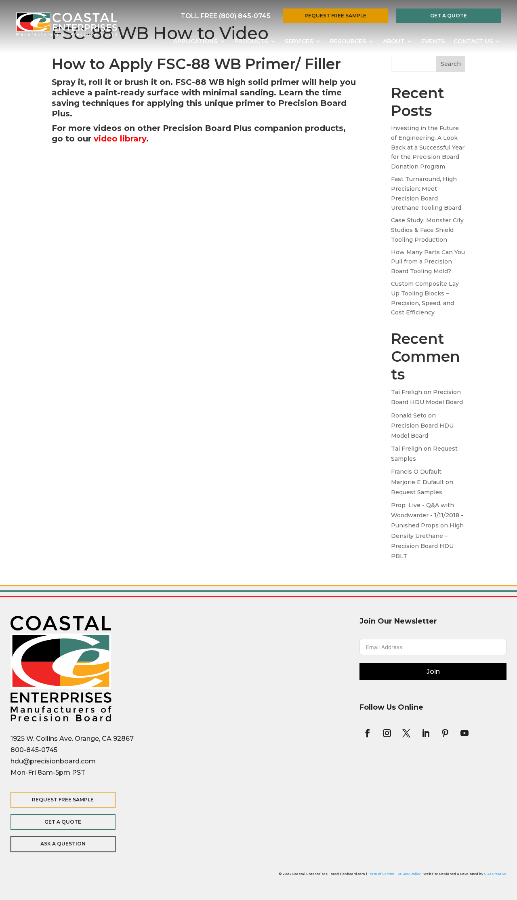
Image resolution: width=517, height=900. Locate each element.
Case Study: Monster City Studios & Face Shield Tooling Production (427, 230)
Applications (195, 41)
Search (451, 63)
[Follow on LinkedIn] (426, 733)
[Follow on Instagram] (387, 733)
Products (251, 41)
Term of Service (381, 874)
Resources (348, 41)
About (393, 41)
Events (433, 41)
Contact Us (473, 41)
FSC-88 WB (200, 82)
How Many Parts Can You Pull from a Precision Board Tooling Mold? (428, 262)
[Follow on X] (406, 733)
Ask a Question (63, 844)
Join (433, 671)
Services (299, 41)
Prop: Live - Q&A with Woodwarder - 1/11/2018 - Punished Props (427, 515)
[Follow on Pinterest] (445, 733)
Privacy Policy (408, 874)
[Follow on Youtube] (464, 733)
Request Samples (416, 492)
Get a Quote (448, 16)
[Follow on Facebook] (367, 733)
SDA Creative (495, 874)
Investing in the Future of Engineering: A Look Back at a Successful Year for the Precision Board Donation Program (427, 147)
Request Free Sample (335, 16)
